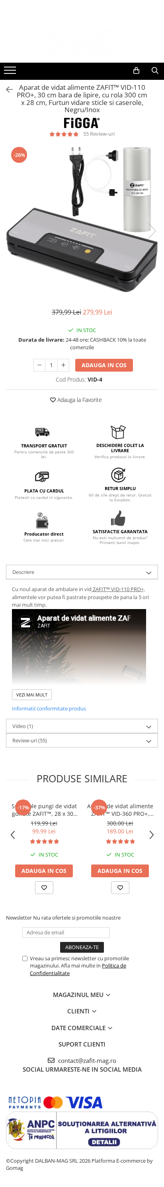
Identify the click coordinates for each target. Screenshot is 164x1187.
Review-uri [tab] (29, 740)
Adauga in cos (104, 365)
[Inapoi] (6, 89)
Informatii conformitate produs (49, 708)
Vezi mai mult (31, 695)
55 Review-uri (99, 133)
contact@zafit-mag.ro (86, 1060)
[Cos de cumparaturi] (136, 71)
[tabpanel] (82, 222)
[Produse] (11, 73)
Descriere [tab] (23, 572)
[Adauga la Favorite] (44, 887)
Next (151, 231)
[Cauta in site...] (155, 71)
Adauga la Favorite (79, 400)
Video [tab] (22, 726)
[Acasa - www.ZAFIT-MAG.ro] (82, 43)
